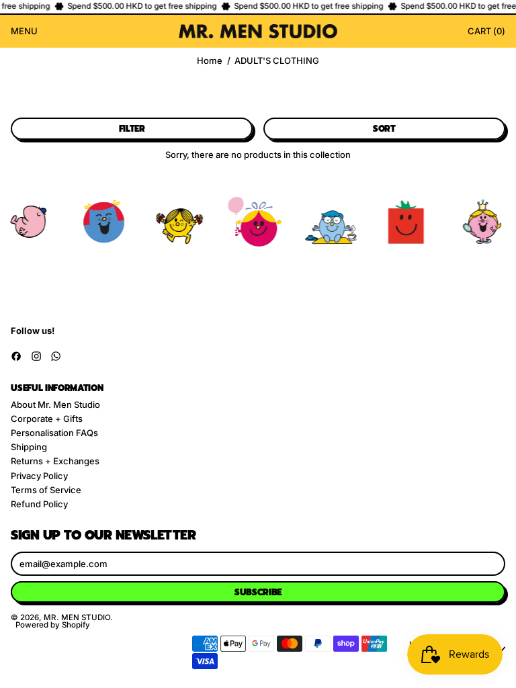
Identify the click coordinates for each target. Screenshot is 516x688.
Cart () (486, 33)
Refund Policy (39, 504)
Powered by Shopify (52, 625)
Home (209, 60)
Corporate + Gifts (47, 418)
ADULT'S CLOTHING (276, 60)
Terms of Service (46, 489)
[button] (132, 129)
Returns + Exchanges (55, 461)
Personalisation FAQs (54, 432)
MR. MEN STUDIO (77, 617)
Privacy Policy (39, 475)
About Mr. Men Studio (55, 404)
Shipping (29, 446)
